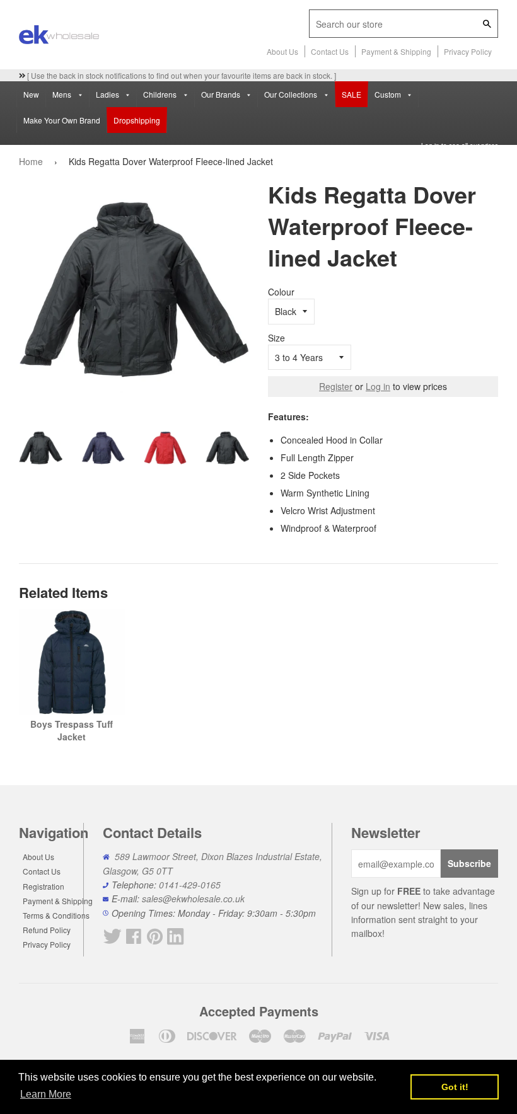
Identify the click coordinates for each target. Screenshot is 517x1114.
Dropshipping (136, 120)
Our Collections (291, 94)
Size (276, 337)
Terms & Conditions (56, 915)
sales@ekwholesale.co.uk (193, 898)
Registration (43, 886)
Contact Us (330, 51)
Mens (62, 94)
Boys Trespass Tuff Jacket (71, 730)
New (31, 94)
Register (335, 386)
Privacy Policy (468, 51)
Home (31, 161)
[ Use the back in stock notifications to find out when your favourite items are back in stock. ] (180, 75)
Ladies (108, 94)
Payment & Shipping (396, 51)
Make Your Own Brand (61, 120)
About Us (282, 51)
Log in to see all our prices (459, 145)
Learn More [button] (45, 1094)
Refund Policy (47, 929)
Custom (389, 94)
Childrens (160, 94)
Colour (281, 291)
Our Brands (221, 94)
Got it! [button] (454, 1087)
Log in (378, 386)
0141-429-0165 (190, 884)
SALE (351, 94)
